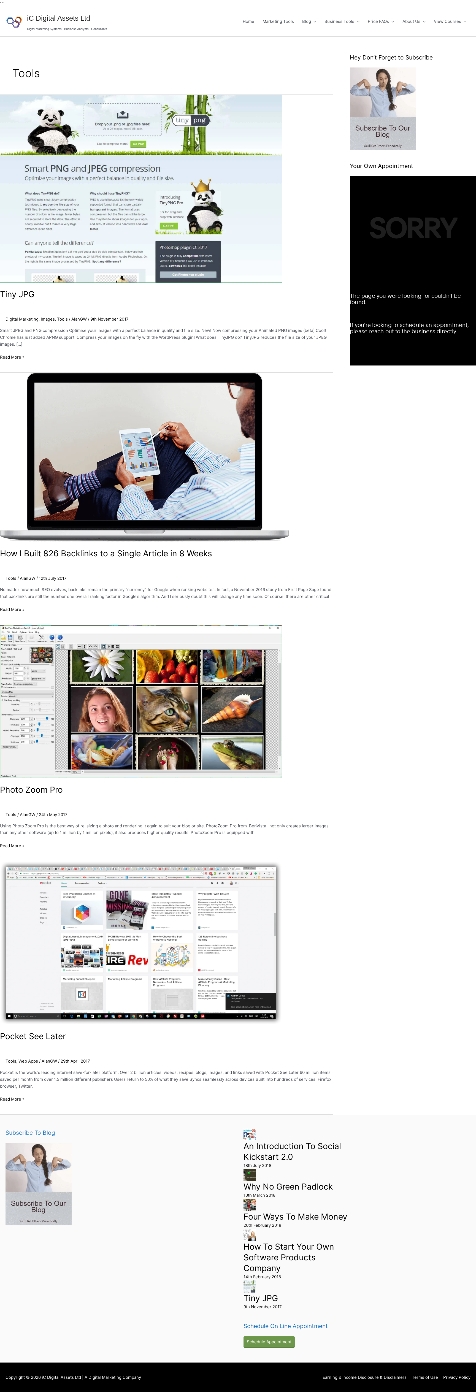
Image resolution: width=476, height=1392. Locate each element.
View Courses (447, 21)
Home (248, 21)
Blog (306, 21)
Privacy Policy (456, 1377)
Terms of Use (425, 1377)
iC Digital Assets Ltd (58, 18)
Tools (62, 319)
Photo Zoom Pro (31, 790)
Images (48, 319)
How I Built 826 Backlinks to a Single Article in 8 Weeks (106, 553)
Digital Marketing (22, 319)
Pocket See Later (33, 1036)
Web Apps (28, 1061)
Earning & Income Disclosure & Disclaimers (365, 1377)
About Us (411, 21)
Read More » (12, 357)
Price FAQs (378, 21)
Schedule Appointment (269, 1341)
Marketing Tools (278, 21)
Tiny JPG (17, 294)
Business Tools (339, 21)
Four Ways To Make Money (295, 1217)
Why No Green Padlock (288, 1186)
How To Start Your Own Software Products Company (289, 1257)
